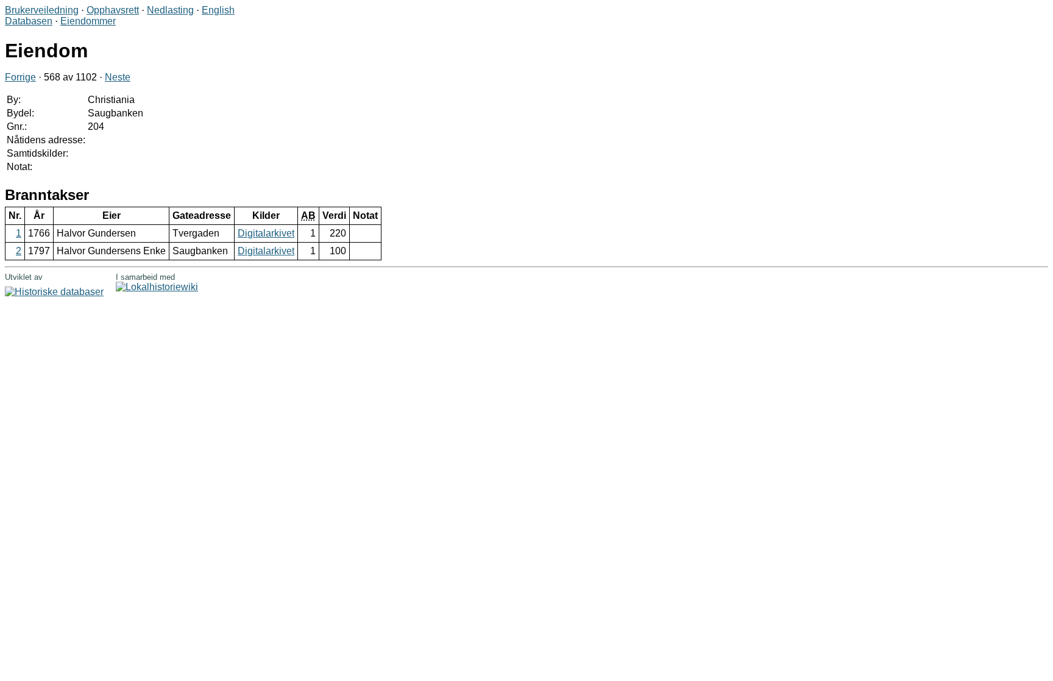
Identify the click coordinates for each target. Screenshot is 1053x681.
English (218, 10)
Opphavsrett (113, 10)
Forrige (20, 77)
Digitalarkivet (266, 233)
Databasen (28, 21)
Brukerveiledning (42, 10)
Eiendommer (88, 21)
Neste (117, 77)
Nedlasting (170, 10)
